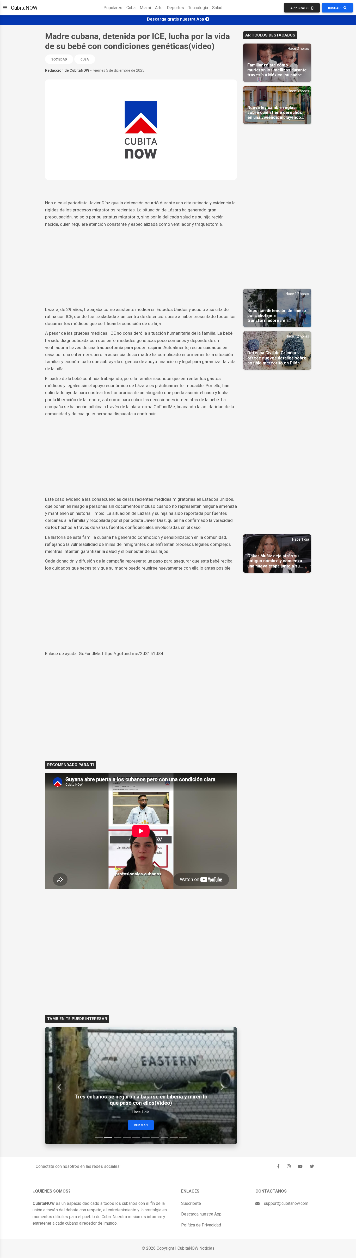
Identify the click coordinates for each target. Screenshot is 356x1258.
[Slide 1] (99, 1137)
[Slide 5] (136, 1137)
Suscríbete (191, 1203)
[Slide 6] (146, 1137)
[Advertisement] (141, 266)
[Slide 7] (155, 1137)
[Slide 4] (127, 1137)
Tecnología (198, 7)
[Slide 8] (164, 1137)
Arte (159, 7)
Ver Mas (141, 1125)
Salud (217, 7)
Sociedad (59, 59)
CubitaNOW (24, 8)
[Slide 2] (108, 1137)
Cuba (131, 7)
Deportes (175, 7)
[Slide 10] (183, 1137)
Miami (145, 7)
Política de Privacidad (201, 1225)
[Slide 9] (174, 1137)
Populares (112, 7)
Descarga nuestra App (201, 1214)
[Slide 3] (117, 1137)
